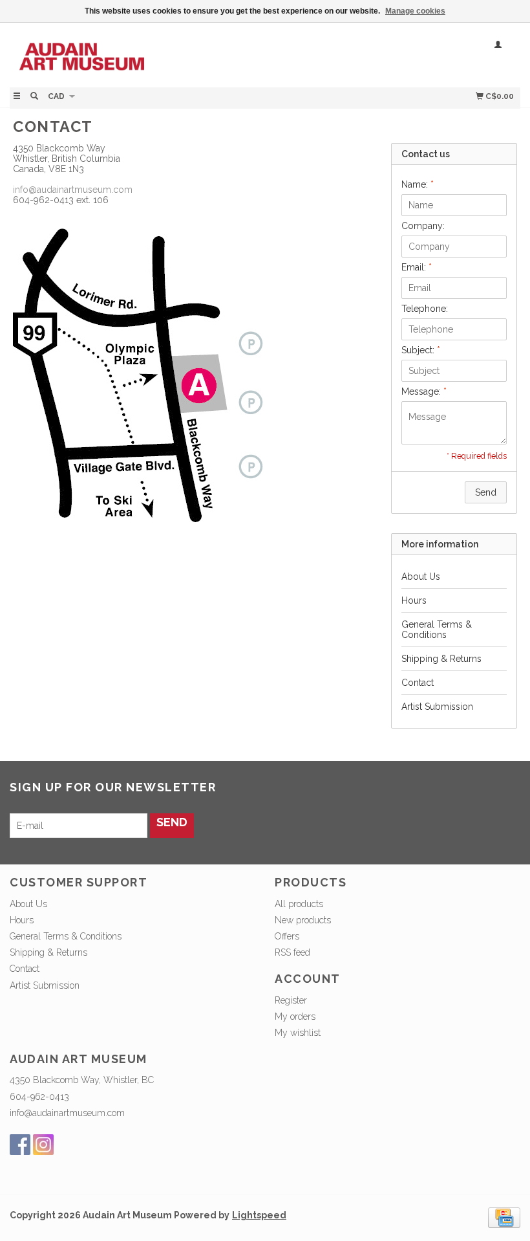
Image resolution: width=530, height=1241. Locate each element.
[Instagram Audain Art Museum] (43, 1144)
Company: (423, 226)
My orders (295, 1016)
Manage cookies (415, 11)
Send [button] (485, 492)
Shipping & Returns (441, 658)
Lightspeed (259, 1215)
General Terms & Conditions (436, 629)
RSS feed (292, 952)
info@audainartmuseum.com (72, 189)
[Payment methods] (504, 1217)
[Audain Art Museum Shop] (137, 53)
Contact (417, 682)
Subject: (420, 350)
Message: (424, 391)
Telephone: (424, 308)
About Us (420, 576)
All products (299, 904)
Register (291, 1000)
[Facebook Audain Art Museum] (20, 1144)
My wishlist (298, 1032)
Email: (416, 267)
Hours (414, 600)
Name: (417, 184)
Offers (287, 936)
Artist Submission (437, 706)
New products (303, 920)
